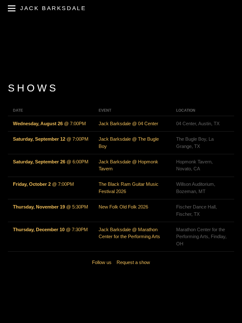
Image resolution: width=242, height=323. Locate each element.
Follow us (102, 262)
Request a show (133, 262)
